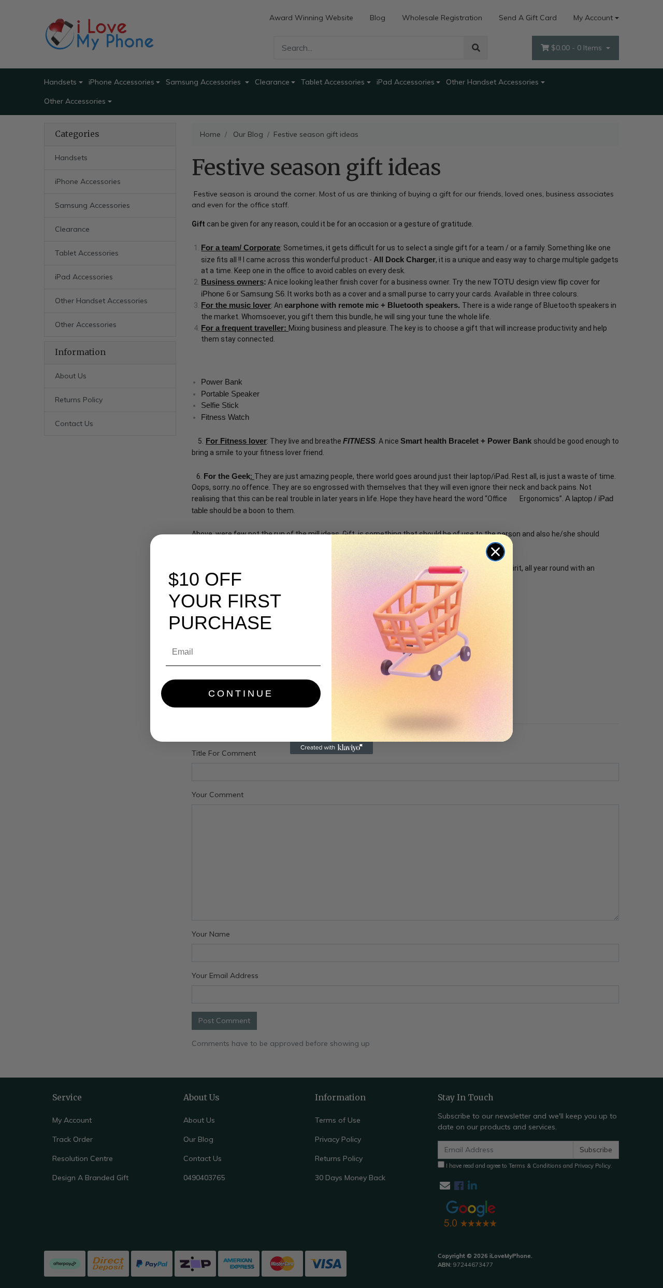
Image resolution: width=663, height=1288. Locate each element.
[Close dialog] (495, 552)
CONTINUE (240, 693)
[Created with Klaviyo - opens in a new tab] (331, 748)
